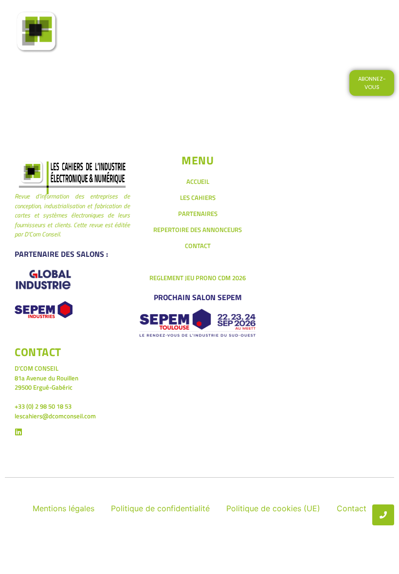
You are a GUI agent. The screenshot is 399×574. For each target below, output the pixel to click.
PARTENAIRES (198, 213)
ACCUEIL (152, 18)
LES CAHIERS (202, 18)
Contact (351, 508)
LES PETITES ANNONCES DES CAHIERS (162, 46)
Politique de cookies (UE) (273, 508)
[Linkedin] (18, 432)
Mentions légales (63, 508)
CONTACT (255, 46)
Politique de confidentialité (160, 508)
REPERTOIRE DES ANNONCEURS (197, 229)
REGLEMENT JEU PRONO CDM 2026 (197, 278)
